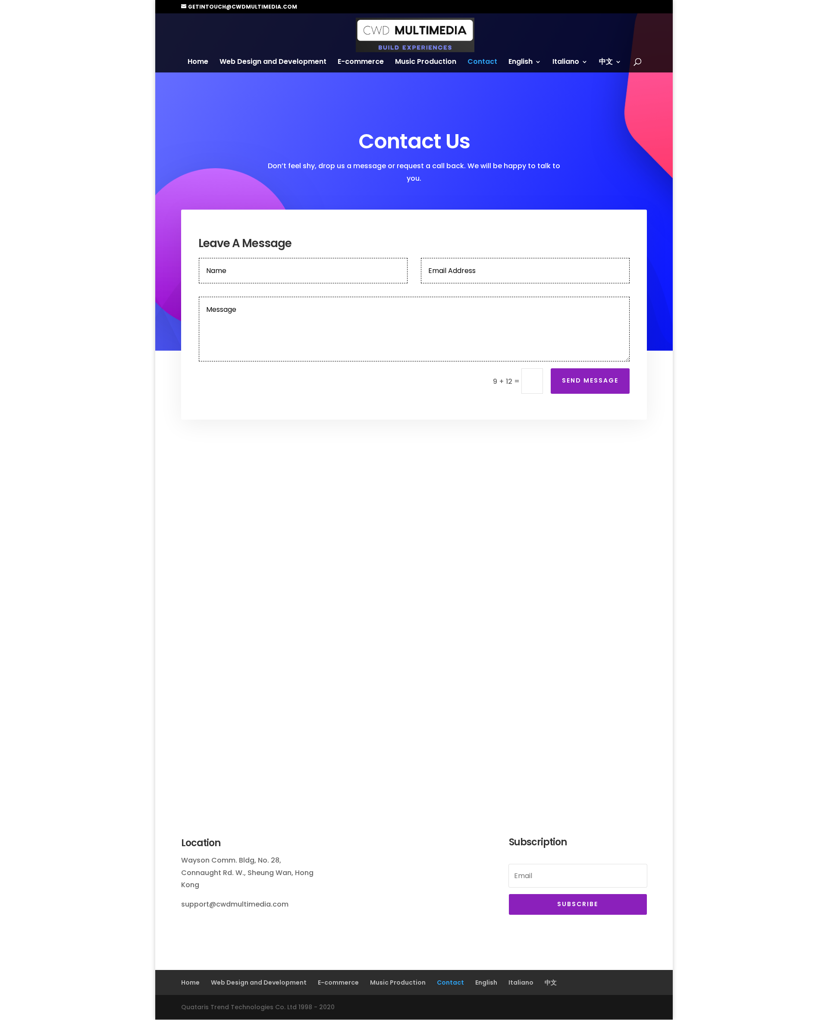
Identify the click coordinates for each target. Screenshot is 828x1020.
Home (198, 62)
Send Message (590, 380)
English (520, 62)
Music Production (425, 62)
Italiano (565, 62)
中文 (606, 62)
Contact (482, 62)
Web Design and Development (273, 62)
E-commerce (361, 62)
